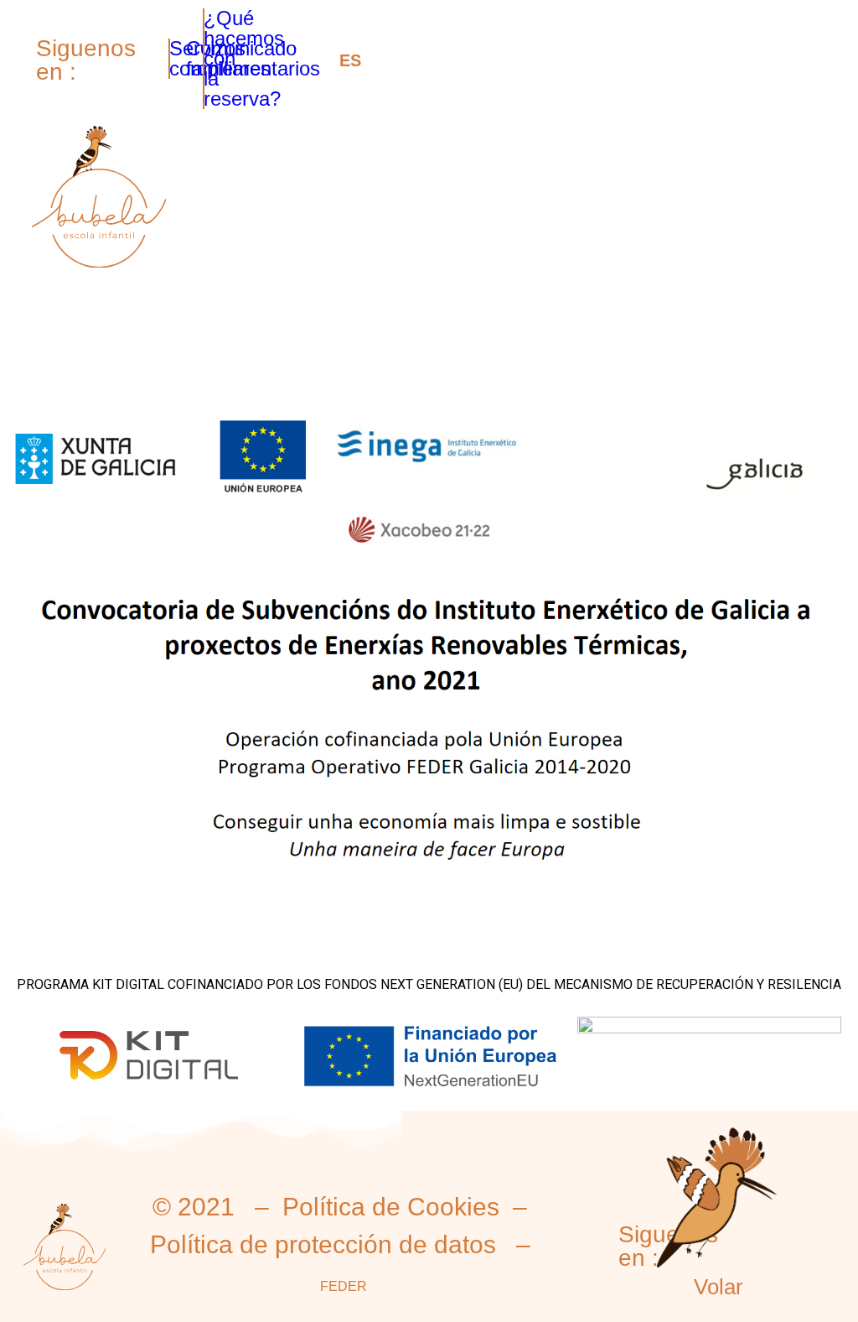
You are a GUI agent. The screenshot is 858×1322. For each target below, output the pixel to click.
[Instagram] (115, 41)
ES (350, 60)
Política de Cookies (390, 1207)
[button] (814, 205)
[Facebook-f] (115, 76)
